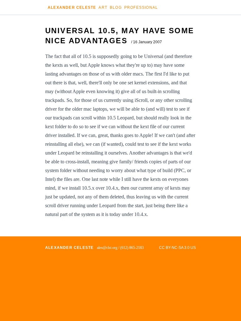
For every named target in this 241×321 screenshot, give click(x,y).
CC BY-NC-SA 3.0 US (177, 247)
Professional (141, 7)
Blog (116, 7)
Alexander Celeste (72, 7)
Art (103, 7)
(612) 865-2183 (132, 247)
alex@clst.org (107, 247)
